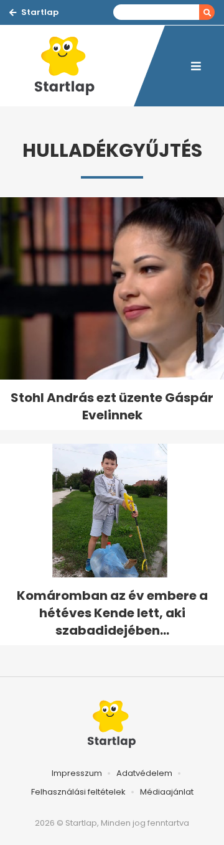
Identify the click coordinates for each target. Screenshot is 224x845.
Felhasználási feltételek (78, 792)
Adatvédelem (144, 773)
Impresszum (77, 773)
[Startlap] (71, 66)
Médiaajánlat (167, 792)
